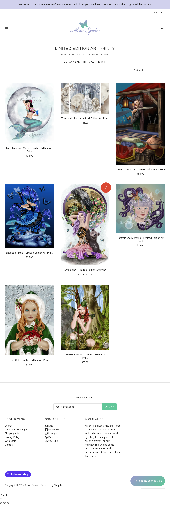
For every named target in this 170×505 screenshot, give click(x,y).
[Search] (162, 27)
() (157, 12)
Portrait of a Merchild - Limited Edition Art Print (140, 239)
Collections (75, 54)
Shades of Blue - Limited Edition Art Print (29, 252)
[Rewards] (147, 481)
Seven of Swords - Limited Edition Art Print (140, 169)
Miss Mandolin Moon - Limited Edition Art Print (29, 149)
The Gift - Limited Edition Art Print (29, 360)
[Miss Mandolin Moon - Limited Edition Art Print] (29, 113)
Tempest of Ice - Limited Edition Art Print (85, 118)
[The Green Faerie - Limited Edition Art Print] (85, 317)
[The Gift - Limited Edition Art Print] (29, 320)
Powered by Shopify (51, 485)
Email (51, 425)
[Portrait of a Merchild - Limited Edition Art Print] (140, 208)
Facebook (53, 429)
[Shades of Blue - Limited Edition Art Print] (29, 216)
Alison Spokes (32, 485)
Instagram (53, 433)
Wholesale (10, 440)
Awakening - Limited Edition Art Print (85, 269)
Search (8, 425)
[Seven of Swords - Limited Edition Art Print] (140, 124)
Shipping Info (12, 433)
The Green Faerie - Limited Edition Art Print (85, 356)
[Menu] (7, 27)
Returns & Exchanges (16, 429)
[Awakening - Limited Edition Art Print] (85, 224)
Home (63, 54)
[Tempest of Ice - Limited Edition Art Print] (85, 98)
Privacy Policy (12, 437)
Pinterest (53, 437)
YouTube (53, 440)
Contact (9, 444)
